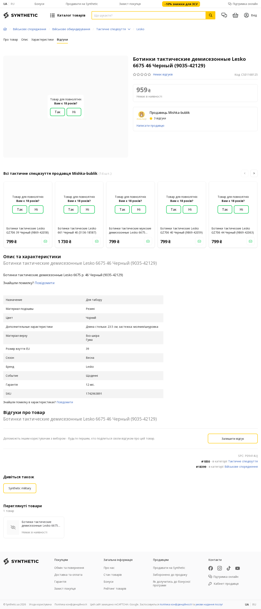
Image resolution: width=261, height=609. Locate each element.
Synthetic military (20, 488)
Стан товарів (113, 575)
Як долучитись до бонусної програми (171, 583)
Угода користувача (40, 604)
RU (12, 4)
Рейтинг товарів (115, 588)
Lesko (140, 29)
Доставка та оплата (68, 575)
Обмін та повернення (69, 568)
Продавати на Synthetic (82, 4)
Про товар (10, 39)
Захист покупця (130, 4)
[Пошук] (210, 15)
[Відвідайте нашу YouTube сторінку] (237, 568)
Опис (24, 39)
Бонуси (39, 4)
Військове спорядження (29, 29)
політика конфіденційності (176, 604)
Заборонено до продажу (170, 575)
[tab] (10, 40)
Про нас (109, 568)
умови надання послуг (209, 604)
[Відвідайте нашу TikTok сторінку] (228, 568)
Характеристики (42, 39)
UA (5, 4)
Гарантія (60, 582)
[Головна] (5, 29)
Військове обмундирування (71, 29)
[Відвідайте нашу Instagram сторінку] (219, 568)
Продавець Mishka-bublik (169, 113)
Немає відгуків (163, 74)
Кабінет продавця (226, 584)
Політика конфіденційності (71, 604)
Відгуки (62, 39)
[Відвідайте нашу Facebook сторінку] (210, 568)
